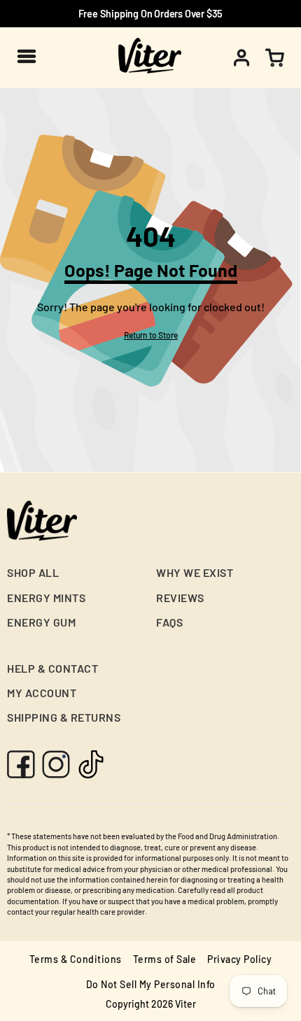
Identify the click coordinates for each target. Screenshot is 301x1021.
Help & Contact (52, 668)
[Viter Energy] (150, 57)
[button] (274, 57)
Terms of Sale (165, 959)
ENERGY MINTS (46, 597)
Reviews (180, 597)
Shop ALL (33, 572)
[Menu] (26, 56)
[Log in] (241, 57)
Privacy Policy (239, 959)
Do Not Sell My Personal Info (151, 984)
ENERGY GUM (41, 622)
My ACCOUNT (41, 692)
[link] (151, 335)
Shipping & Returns (63, 717)
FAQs (169, 622)
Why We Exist (194, 572)
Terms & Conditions (75, 959)
